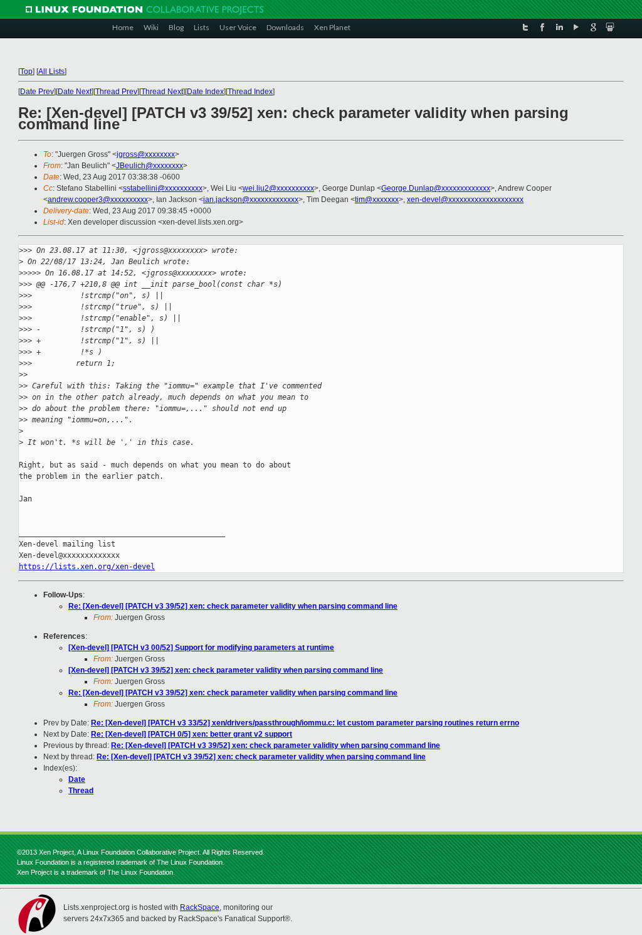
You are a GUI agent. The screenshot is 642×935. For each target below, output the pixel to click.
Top (26, 71)
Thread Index (250, 91)
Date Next (75, 91)
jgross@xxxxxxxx (146, 154)
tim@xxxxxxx (377, 199)
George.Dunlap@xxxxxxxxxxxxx (435, 188)
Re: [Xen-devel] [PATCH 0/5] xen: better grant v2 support (191, 734)
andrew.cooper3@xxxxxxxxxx (98, 199)
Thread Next (162, 91)
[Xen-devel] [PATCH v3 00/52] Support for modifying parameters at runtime (201, 647)
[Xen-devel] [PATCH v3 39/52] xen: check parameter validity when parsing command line (225, 670)
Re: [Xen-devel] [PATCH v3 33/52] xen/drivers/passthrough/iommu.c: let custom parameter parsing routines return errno (305, 723)
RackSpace (199, 907)
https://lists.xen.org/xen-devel (87, 566)
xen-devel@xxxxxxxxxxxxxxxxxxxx (465, 199)
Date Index (205, 91)
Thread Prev (116, 91)
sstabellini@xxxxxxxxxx (163, 188)
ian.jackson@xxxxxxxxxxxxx (250, 199)
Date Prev (37, 91)
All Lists (51, 71)
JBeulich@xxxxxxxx (149, 165)
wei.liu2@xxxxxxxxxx (278, 188)
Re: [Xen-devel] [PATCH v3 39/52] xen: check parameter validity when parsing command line (232, 606)
